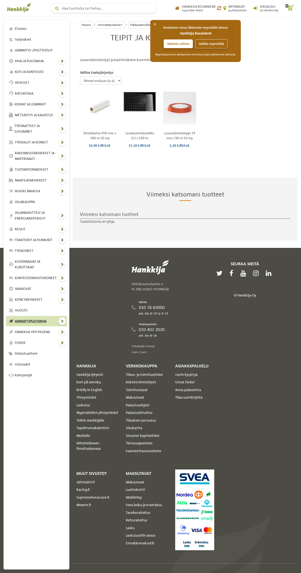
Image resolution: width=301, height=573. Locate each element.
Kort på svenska (88, 382)
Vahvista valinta (178, 44)
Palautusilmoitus (139, 412)
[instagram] (257, 273)
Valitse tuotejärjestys (96, 72)
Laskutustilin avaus (140, 535)
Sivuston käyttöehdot (142, 435)
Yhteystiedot (86, 397)
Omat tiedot (185, 382)
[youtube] (244, 273)
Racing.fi (83, 489)
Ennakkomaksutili (140, 543)
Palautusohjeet (138, 405)
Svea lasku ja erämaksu (144, 505)
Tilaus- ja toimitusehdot (144, 374)
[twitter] (220, 273)
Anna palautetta (188, 390)
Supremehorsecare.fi (92, 497)
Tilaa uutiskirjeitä (188, 397)
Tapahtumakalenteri (92, 428)
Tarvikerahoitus (138, 512)
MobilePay (134, 497)
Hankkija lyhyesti (89, 374)
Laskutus (83, 405)
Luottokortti (135, 489)
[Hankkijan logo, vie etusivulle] (20, 7)
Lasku (130, 528)
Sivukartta (134, 428)
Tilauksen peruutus (141, 420)
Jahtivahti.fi (85, 482)
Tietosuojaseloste (139, 443)
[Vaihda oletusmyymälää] (219, 8)
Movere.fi (83, 505)
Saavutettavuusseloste (143, 451)
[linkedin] (270, 273)
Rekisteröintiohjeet (141, 382)
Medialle (83, 435)
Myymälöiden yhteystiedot (97, 412)
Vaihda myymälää (211, 44)
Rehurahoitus (136, 520)
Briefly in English (89, 390)
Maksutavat (135, 397)
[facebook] (233, 273)
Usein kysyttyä (186, 374)
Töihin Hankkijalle (90, 420)
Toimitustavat (137, 390)
